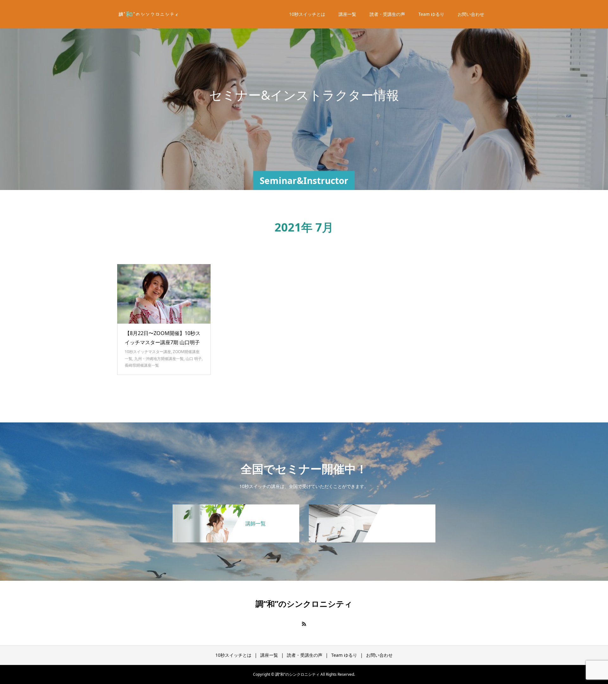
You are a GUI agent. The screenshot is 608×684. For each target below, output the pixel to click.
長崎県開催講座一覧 (142, 365)
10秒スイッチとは (307, 14)
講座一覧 (347, 14)
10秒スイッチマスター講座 (148, 351)
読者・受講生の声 (387, 14)
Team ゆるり (431, 14)
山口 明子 (194, 358)
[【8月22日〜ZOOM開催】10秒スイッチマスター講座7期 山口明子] (164, 294)
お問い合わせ (471, 14)
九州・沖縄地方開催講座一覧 (159, 358)
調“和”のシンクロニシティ (304, 603)
